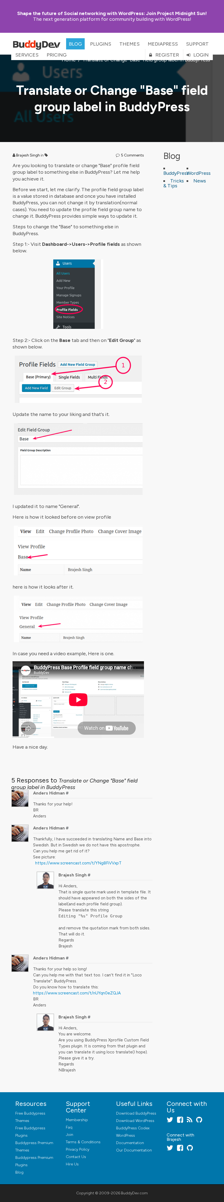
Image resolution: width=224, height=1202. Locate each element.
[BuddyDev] (38, 43)
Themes (129, 44)
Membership (77, 1120)
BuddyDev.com (134, 1193)
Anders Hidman (49, 793)
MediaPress (163, 44)
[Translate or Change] (78, 294)
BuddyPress (176, 173)
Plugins (100, 44)
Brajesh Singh (28, 155)
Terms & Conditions (83, 1142)
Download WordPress (135, 1120)
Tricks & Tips (173, 183)
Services (27, 55)
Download (136, 1113)
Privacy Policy (77, 1149)
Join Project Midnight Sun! (112, 13)
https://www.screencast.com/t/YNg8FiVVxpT (78, 863)
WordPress (199, 173)
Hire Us (72, 1164)
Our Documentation (134, 1150)
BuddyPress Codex (132, 1128)
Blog (75, 44)
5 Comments (132, 155)
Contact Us (76, 1156)
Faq (69, 1127)
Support (197, 44)
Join (69, 1134)
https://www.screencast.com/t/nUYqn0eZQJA (77, 993)
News (199, 181)
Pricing (57, 55)
